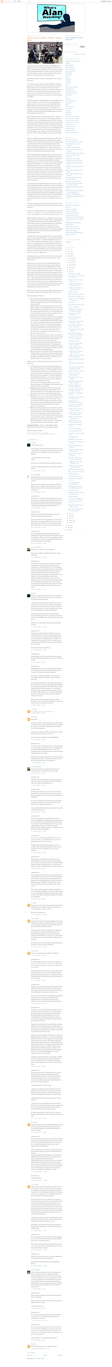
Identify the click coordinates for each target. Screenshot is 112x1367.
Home (45, 1355)
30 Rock (68, 63)
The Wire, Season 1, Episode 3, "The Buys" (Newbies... (75, 413)
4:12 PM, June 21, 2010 (38, 1289)
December (71, 258)
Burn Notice (68, 75)
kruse (32, 903)
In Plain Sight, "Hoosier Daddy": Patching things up (76, 450)
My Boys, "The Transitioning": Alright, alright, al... (75, 417)
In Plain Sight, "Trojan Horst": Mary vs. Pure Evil (75, 326)
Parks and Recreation (71, 101)
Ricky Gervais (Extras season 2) (73, 181)
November (71, 260)
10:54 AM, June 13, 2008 (38, 627)
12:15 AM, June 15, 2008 (38, 914)
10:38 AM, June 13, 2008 (38, 557)
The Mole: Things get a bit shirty (76, 371)
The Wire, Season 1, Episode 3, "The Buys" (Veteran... (75, 409)
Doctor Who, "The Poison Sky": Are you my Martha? (75, 509)
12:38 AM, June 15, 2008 (38, 947)
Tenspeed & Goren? (73, 291)
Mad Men (68, 99)
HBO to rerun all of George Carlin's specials (74, 318)
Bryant (32, 1122)
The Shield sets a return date (75, 439)
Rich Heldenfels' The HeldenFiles (73, 222)
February (71, 520)
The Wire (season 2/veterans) (72, 122)
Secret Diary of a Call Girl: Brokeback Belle (74, 374)
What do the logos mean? (72, 132)
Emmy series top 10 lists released (76, 294)
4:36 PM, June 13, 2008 (38, 705)
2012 (68, 249)
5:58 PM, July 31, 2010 (38, 1308)
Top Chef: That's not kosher (74, 476)
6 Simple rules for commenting (73, 61)
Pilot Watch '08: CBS (73, 474)
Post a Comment (31, 1352)
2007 (68, 525)
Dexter (67, 85)
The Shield (68, 112)
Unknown (33, 918)
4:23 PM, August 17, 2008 (39, 1171)
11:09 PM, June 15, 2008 (38, 1003)
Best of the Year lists (70, 71)
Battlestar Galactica (70, 67)
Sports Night (69, 108)
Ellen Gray (68, 207)
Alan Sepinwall (34, 547)
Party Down (68, 103)
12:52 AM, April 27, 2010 (39, 1266)
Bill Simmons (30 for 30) (71, 140)
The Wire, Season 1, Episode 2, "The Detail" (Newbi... (75, 466)
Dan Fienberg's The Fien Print (73, 205)
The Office (68, 110)
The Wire (34, 434)
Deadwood (68, 83)
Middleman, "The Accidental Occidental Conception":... (75, 310)
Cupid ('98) (68, 81)
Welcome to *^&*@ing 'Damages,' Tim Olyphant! (76, 299)
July (70, 269)
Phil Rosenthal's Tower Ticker (73, 228)
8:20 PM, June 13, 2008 (38, 773)
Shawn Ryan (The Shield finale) (73, 194)
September (71, 265)
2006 (68, 527)
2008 (68, 256)
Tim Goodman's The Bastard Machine (74, 217)
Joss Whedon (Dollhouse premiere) (74, 161)
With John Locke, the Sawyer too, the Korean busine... (76, 493)
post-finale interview (41, 395)
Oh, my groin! (71, 302)
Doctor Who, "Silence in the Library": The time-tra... (75, 337)
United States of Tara (70, 130)
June (70, 271)
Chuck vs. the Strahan (73, 307)
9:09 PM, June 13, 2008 (38, 812)
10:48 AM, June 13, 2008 (38, 589)
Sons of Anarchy (69, 106)
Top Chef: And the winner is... (75, 428)
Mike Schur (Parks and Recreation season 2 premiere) (74, 178)
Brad (32, 1344)
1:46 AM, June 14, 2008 (38, 868)
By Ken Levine (69, 224)
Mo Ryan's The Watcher (71, 230)
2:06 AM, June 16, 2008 (38, 1066)
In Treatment (69, 95)
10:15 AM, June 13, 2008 (38, 543)
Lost (67, 97)
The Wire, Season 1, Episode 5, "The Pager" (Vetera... (75, 284)
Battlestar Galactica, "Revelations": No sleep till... (75, 401)
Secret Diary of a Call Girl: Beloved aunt (74, 314)
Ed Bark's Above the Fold (72, 226)
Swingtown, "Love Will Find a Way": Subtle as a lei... (75, 405)
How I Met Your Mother (71, 93)
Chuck (67, 77)
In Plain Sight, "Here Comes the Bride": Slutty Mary (75, 382)
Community (68, 79)
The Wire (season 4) (70, 126)
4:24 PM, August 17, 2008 (39, 1180)
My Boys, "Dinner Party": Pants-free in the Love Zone (76, 356)
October (71, 262)
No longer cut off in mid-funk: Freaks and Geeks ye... (75, 344)
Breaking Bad (69, 73)
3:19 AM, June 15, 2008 (38, 980)
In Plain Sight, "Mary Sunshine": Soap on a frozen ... (76, 505)
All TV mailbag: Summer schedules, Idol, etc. (74, 483)
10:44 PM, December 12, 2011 (40, 1348)
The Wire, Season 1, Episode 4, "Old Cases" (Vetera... (75, 348)
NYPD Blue (68, 242)
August (71, 267)
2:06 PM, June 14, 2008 (38, 899)
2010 (68, 251)
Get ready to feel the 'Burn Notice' (76, 304)
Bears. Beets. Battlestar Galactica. (76, 469)
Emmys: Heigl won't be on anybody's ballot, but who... (75, 421)
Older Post (60, 1355)
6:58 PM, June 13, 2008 (38, 739)
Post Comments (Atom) (39, 1358)
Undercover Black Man (71, 211)
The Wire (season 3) (70, 124)
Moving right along (73, 496)
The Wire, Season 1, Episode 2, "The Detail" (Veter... (75, 462)
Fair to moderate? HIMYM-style (76, 499)
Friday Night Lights (70, 91)
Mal (32, 442)
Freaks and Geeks (70, 89)
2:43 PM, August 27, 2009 (39, 1250)
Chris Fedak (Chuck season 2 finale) (74, 142)
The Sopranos (69, 114)
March (70, 518)
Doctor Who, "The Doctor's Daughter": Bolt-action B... (75, 458)
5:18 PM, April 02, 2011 (38, 1340)
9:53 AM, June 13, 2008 (38, 508)
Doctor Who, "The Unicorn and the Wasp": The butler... (75, 390)
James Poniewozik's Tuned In (72, 213)
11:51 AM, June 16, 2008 (38, 1118)
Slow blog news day (73, 490)
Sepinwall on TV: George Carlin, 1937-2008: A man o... (76, 322)
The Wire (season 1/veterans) (72, 118)
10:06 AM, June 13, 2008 (38, 527)
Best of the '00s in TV (71, 69)
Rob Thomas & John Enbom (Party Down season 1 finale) (74, 184)
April (70, 515)
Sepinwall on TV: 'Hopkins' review (76, 296)
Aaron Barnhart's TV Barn (72, 215)
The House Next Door (71, 234)
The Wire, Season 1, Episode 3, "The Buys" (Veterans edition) (44, 39)
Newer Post (29, 1355)
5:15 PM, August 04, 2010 (39, 1320)
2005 (68, 530)
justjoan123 (34, 1269)
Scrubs (67, 104)
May (70, 513)
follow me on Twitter (80, 54)
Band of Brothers (70, 65)
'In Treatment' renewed (73, 341)
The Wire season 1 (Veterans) (46, 434)
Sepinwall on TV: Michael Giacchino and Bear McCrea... (76, 333)
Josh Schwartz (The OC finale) (73, 159)
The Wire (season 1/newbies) (72, 116)
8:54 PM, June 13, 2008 (38, 785)
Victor (32, 709)
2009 (68, 254)
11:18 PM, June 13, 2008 (38, 831)
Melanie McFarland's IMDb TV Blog (74, 232)
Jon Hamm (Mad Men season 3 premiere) (75, 153)
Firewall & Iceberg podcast (72, 87)
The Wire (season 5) (70, 128)
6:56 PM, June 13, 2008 (38, 713)
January (71, 522)
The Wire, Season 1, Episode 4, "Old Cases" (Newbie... (75, 352)
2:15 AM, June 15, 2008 (38, 955)
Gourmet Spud (34, 474)
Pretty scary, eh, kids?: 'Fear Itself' (76, 471)
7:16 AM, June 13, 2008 (38, 471)
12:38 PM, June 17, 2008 (38, 1132)
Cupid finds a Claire (73, 437)
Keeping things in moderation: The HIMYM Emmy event (75, 487)
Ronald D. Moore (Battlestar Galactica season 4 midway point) (75, 191)
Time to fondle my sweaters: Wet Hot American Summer (76, 367)
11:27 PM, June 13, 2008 (38, 852)
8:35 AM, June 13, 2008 (38, 492)
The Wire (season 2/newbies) (72, 120)
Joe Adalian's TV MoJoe (71, 209)
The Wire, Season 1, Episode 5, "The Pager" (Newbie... (75, 288)
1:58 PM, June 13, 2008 (38, 662)
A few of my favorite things (74, 431)
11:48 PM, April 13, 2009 (39, 1230)
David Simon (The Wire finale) (73, 147)
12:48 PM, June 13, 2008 (38, 650)
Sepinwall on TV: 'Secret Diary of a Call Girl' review (76, 397)
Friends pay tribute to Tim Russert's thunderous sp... (75, 386)
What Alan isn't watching (74, 273)
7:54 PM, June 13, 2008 (38, 762)
